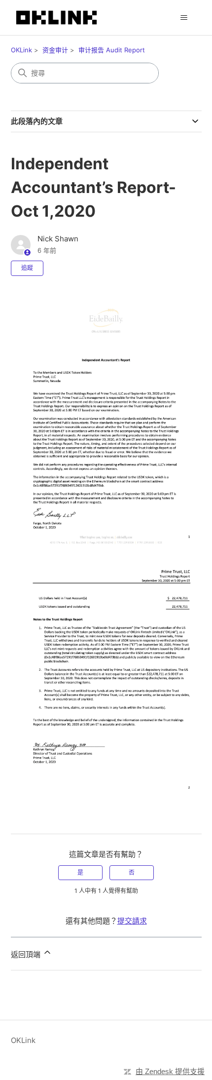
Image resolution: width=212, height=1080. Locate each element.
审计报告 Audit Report (111, 50)
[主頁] (56, 17)
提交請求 (132, 921)
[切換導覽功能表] (184, 18)
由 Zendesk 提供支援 (170, 1071)
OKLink (21, 50)
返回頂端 (26, 954)
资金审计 (55, 50)
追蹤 (27, 267)
